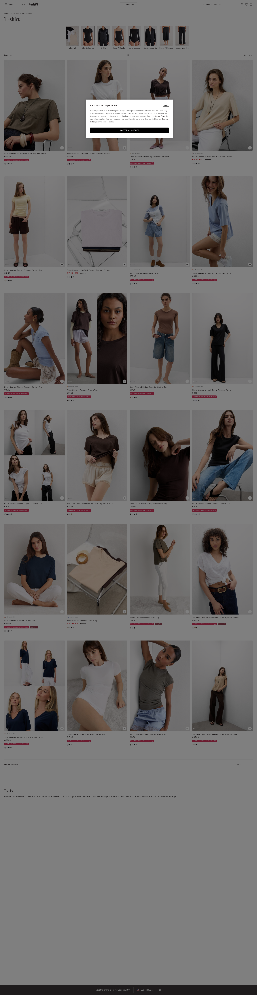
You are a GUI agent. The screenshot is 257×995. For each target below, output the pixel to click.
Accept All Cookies (129, 130)
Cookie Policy (160, 116)
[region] (129, 119)
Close (166, 105)
